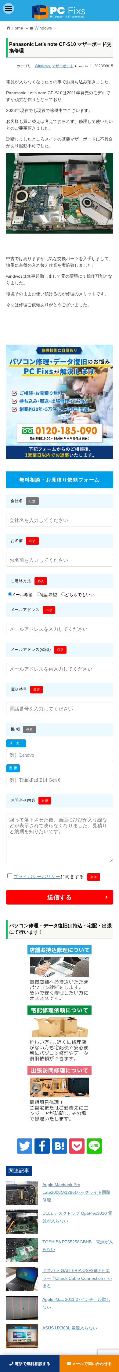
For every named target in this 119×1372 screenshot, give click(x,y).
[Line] (94, 1146)
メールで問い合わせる (91, 1363)
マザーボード (63, 66)
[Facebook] (42, 1146)
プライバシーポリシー (37, 876)
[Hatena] (59, 1146)
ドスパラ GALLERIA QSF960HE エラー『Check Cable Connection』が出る (77, 1278)
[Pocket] (77, 1146)
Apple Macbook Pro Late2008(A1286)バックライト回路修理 (76, 1192)
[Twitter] (24, 1146)
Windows (42, 66)
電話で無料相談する (31, 1363)
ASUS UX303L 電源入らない (69, 1327)
